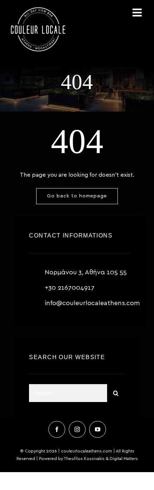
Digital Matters (124, 458)
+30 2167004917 (70, 288)
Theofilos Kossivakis (84, 458)
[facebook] (56, 429)
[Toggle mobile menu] (138, 12)
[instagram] (77, 429)
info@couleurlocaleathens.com (92, 303)
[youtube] (97, 429)
